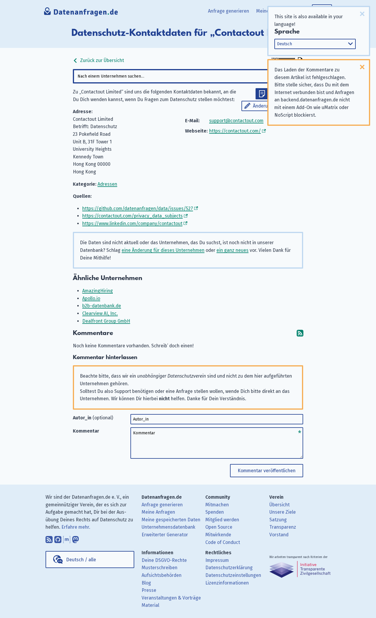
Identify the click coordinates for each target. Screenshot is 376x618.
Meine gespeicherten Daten (171, 519)
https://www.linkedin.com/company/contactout (132, 223)
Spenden (214, 512)
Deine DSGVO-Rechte (164, 560)
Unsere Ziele (282, 512)
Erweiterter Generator (165, 534)
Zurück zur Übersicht (101, 60)
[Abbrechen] (362, 13)
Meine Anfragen (158, 512)
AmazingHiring (97, 291)
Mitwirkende (218, 534)
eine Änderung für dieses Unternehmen (163, 250)
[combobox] (188, 76)
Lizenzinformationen (227, 583)
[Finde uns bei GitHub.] (57, 538)
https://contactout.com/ (235, 131)
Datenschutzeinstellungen (233, 575)
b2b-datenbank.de (101, 306)
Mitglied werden (222, 519)
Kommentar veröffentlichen (267, 470)
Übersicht (279, 505)
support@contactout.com (236, 120)
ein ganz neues (232, 250)
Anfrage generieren (228, 11)
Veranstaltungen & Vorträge (171, 598)
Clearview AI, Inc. (100, 313)
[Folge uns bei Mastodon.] (75, 538)
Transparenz (282, 527)
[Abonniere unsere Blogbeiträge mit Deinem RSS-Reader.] (49, 538)
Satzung (278, 519)
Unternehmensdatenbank (168, 527)
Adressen (107, 184)
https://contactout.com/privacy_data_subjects (132, 216)
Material (150, 605)
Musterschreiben (159, 567)
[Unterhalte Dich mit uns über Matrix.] (66, 538)
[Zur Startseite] (81, 13)
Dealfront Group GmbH (106, 321)
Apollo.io (91, 298)
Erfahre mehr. (75, 527)
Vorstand (278, 534)
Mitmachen (217, 505)
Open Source (218, 527)
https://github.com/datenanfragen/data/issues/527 (137, 208)
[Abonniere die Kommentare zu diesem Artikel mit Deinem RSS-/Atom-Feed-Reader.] (300, 333)
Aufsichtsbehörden (162, 575)
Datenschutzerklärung (229, 567)
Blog (146, 583)
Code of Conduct (222, 542)
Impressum (217, 560)
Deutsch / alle (81, 559)
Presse (149, 590)
